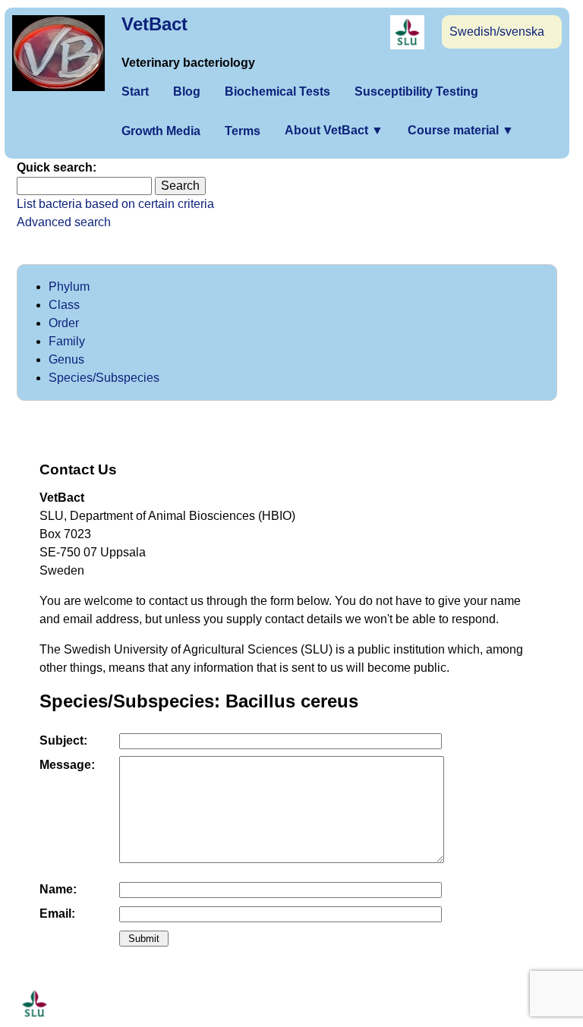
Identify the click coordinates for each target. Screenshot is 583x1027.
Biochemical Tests (277, 91)
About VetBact (334, 130)
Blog (186, 91)
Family (67, 341)
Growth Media (160, 130)
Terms (242, 130)
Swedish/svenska (496, 31)
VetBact (154, 24)
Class (64, 304)
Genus (66, 359)
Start (135, 91)
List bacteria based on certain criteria (115, 203)
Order (64, 323)
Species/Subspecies (104, 377)
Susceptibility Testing (416, 91)
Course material (461, 130)
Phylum (69, 286)
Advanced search (64, 222)
